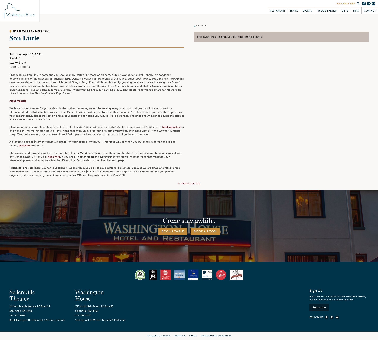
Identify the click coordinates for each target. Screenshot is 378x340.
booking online (171, 127)
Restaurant (277, 10)
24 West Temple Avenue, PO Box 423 (29, 306)
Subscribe (319, 307)
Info (356, 10)
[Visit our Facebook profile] (364, 3)
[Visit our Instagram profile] (369, 3)
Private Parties (327, 10)
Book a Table (173, 231)
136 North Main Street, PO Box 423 (94, 306)
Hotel (294, 10)
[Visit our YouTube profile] (373, 3)
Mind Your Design (221, 336)
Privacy (193, 336)
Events (307, 10)
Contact (370, 10)
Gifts (345, 10)
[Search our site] (358, 3)
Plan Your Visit (346, 3)
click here (25, 145)
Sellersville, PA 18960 (21, 310)
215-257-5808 (17, 315)
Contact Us (180, 336)
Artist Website (17, 101)
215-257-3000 (83, 315)
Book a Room (205, 231)
